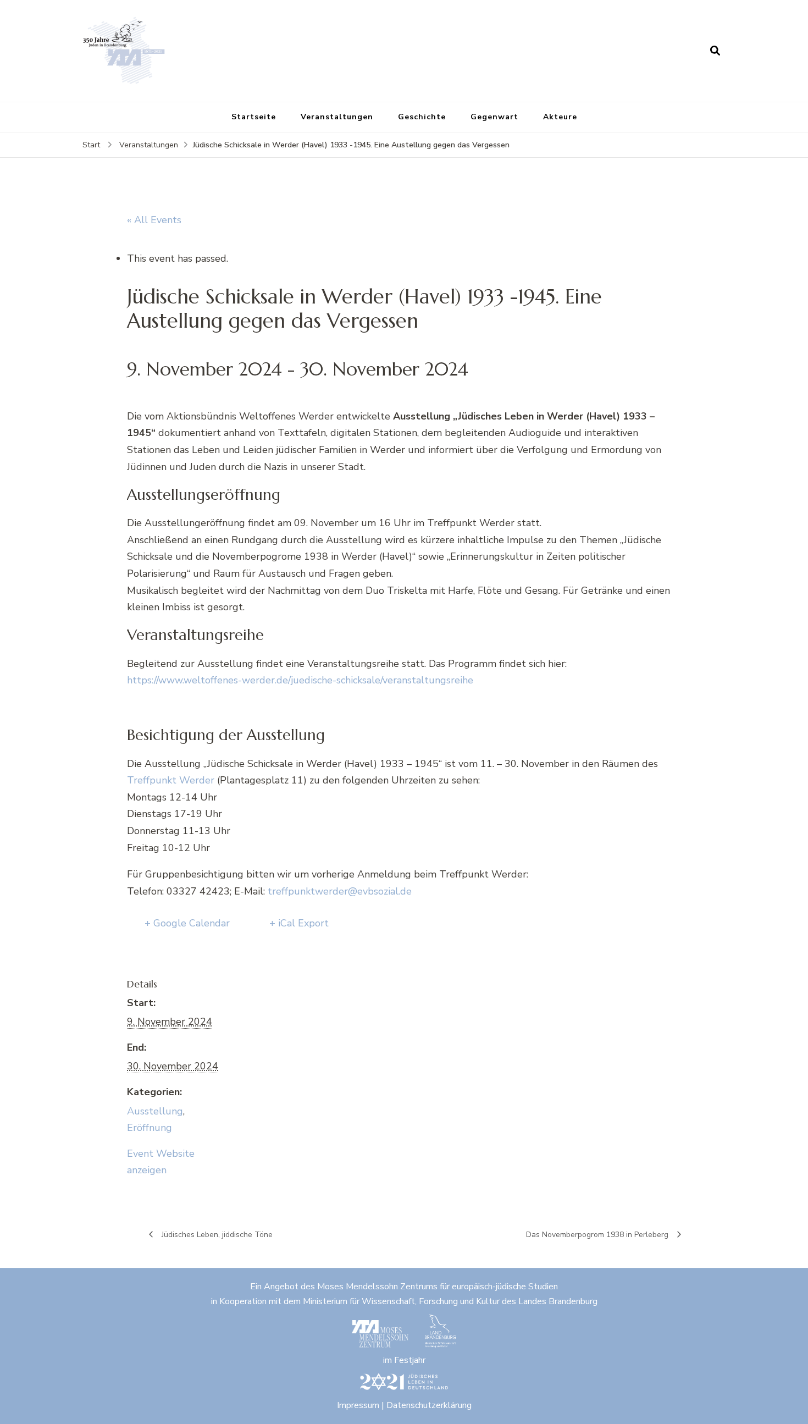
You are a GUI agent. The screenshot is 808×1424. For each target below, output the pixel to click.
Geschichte (422, 117)
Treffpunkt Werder (170, 780)
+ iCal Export (299, 923)
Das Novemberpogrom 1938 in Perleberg (598, 1234)
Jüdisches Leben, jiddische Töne (216, 1234)
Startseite (253, 117)
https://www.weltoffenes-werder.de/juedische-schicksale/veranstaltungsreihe (300, 680)
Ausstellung (155, 1111)
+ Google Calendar (187, 923)
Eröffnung (149, 1127)
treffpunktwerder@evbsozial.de (340, 891)
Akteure (560, 117)
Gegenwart (494, 117)
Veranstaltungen (337, 117)
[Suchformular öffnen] (715, 50)
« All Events (154, 220)
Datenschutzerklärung (429, 1405)
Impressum (358, 1405)
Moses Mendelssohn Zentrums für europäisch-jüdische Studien (437, 1287)
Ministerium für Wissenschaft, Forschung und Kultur (401, 1301)
